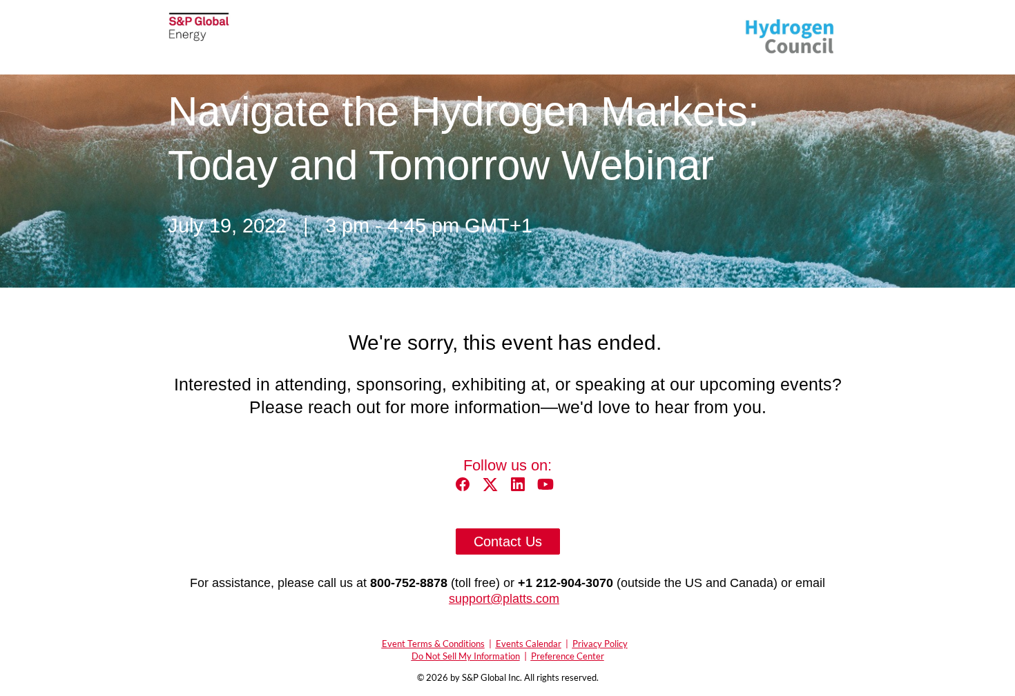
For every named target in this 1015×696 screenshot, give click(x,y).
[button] (466, 488)
